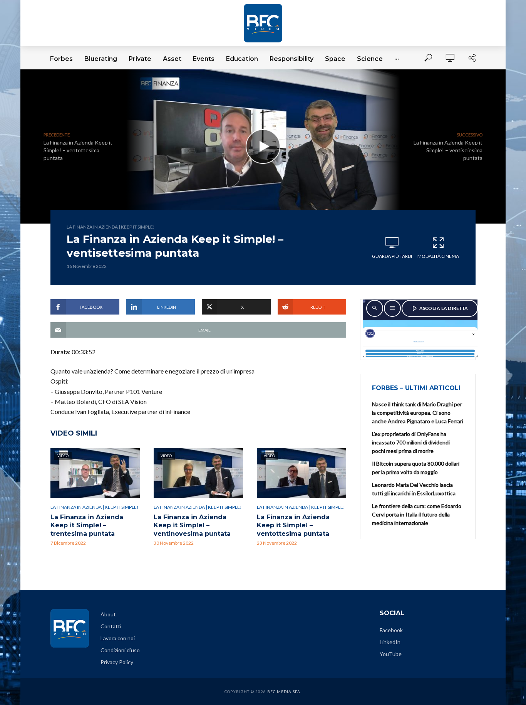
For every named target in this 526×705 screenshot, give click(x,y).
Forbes (61, 58)
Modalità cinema (438, 256)
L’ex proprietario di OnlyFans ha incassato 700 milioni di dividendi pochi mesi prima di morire (411, 442)
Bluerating (100, 58)
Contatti (111, 626)
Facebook (391, 630)
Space (335, 58)
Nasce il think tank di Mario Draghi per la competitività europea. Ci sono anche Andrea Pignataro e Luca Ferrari (417, 412)
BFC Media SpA (283, 691)
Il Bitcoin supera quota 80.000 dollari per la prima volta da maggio (415, 467)
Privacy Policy (117, 662)
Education (242, 58)
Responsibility (291, 58)
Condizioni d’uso (120, 650)
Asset (172, 58)
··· (396, 58)
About (108, 614)
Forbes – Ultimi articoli (416, 388)
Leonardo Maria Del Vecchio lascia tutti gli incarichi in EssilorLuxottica (414, 488)
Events (203, 58)
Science (370, 58)
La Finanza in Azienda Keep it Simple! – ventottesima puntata (293, 525)
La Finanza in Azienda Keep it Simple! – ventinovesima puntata (192, 525)
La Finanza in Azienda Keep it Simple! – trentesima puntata (86, 525)
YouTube (391, 654)
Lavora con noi (118, 638)
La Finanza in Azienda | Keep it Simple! (111, 227)
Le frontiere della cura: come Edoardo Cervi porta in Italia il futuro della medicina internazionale (416, 514)
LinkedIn (390, 642)
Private (140, 58)
